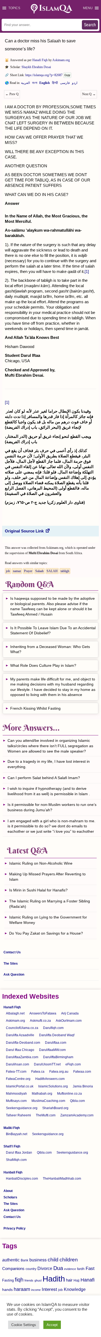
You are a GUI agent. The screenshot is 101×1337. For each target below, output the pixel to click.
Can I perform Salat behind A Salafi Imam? (44, 778)
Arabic (25, 84)
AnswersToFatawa (42, 1013)
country (31, 1269)
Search (90, 24)
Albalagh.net (15, 1013)
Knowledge (75, 1289)
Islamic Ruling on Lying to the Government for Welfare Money (48, 920)
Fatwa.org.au (58, 1071)
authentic (11, 1259)
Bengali (34, 84)
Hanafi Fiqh (40, 60)
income (36, 1289)
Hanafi (88, 1280)
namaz (17, 571)
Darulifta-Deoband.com (23, 1043)
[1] (87, 271)
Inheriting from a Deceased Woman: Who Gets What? (50, 649)
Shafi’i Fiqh (12, 1146)
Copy (67, 75)
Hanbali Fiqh (13, 1172)
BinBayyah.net (16, 1134)
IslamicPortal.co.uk (19, 1086)
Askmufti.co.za (40, 1021)
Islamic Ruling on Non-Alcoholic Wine (40, 863)
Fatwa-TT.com (16, 1071)
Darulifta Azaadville (20, 1035)
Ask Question (14, 974)
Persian (65, 84)
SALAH (52, 571)
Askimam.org (61, 60)
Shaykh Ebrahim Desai (36, 67)
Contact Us (12, 952)
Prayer (28, 571)
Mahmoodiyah (16, 1093)
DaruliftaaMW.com (52, 1050)
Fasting (8, 1280)
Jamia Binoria (83, 1086)
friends (29, 1280)
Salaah (39, 571)
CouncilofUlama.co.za (22, 1028)
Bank (24, 1260)
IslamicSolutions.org (53, 1086)
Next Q (89, 94)
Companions (13, 1268)
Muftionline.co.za (69, 1093)
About (8, 1191)
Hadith (54, 1278)
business (38, 1259)
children (69, 1259)
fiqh (19, 1280)
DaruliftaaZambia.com (22, 1057)
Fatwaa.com (82, 1071)
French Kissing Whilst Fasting (35, 708)
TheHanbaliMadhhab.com (62, 1178)
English (44, 84)
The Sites (11, 963)
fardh (81, 1269)
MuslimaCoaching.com (48, 1101)
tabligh (65, 571)
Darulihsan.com (17, 1064)
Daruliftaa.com (55, 1043)
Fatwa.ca (37, 1071)
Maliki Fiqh (12, 1128)
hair (69, 1280)
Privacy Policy (15, 1228)
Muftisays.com (16, 1101)
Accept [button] (52, 1325)
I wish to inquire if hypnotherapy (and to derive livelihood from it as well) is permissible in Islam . (49, 791)
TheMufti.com (45, 1115)
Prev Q (12, 94)
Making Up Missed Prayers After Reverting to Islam (47, 877)
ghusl (37, 1280)
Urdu (74, 84)
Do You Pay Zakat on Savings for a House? (46, 933)
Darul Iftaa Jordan (19, 1152)
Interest (49, 1289)
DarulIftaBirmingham (58, 1057)
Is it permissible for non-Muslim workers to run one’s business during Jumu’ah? (52, 807)
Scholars (10, 1197)
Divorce (44, 1268)
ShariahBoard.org (55, 1108)
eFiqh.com (73, 1064)
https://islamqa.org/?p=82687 (43, 75)
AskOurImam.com (69, 1021)
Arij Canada (70, 1013)
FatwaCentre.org (18, 1079)
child (53, 1259)
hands (7, 1290)
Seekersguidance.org (21, 1108)
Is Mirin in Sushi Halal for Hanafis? (38, 890)
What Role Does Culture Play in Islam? (43, 665)
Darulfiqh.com (53, 1028)
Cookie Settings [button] (23, 1325)
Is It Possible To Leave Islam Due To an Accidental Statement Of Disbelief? (53, 630)
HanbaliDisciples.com (22, 1178)
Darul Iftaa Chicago (20, 1050)
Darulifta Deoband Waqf (56, 1035)
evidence (70, 1269)
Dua (58, 1268)
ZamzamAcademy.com (76, 1115)
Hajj (76, 1280)
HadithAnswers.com (50, 1079)
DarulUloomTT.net (47, 1064)
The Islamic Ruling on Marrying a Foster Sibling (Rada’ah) (49, 904)
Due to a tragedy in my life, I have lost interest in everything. (49, 764)
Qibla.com (77, 1101)
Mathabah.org (42, 1093)
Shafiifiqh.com (16, 1160)
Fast (90, 1268)
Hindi (55, 84)
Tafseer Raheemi (18, 1115)
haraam (22, 1289)
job (8, 571)
